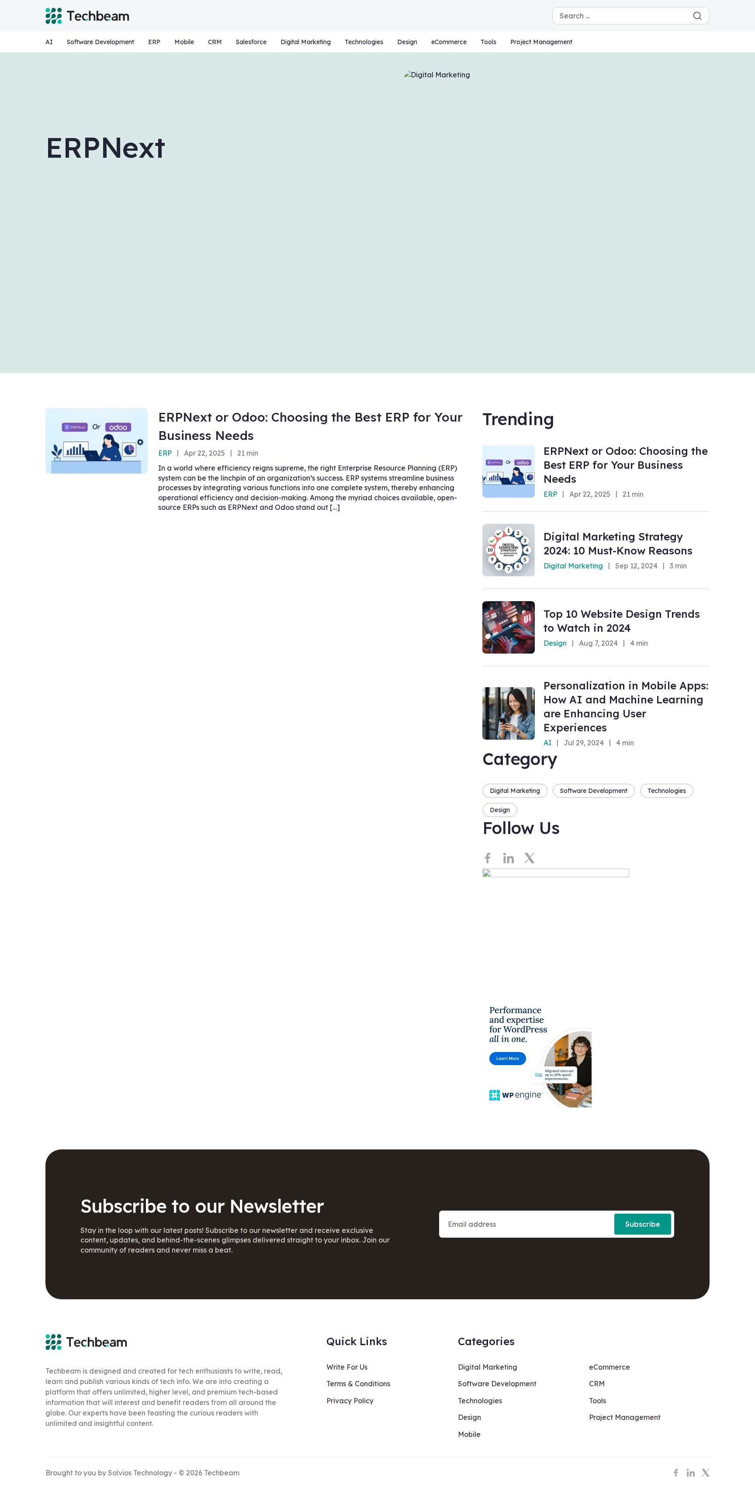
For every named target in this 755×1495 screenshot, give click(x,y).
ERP (154, 42)
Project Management (541, 42)
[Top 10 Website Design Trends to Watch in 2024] (508, 627)
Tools (488, 42)
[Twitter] (529, 858)
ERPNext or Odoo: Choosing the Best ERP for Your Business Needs (626, 464)
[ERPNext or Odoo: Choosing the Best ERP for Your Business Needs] (96, 441)
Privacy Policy (350, 1400)
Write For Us (346, 1367)
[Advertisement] (377, 290)
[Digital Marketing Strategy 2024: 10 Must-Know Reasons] (508, 550)
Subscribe (642, 1224)
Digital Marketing (306, 42)
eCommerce (449, 42)
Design (407, 42)
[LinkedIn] (508, 858)
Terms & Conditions (358, 1383)
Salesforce (251, 42)
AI (49, 42)
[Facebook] (487, 858)
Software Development (100, 42)
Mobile (184, 42)
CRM (215, 42)
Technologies (364, 42)
